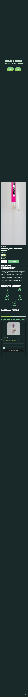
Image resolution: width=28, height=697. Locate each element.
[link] (25, 694)
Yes (10, 69)
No (18, 69)
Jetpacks (4, 252)
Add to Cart (13, 350)
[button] (1, 339)
